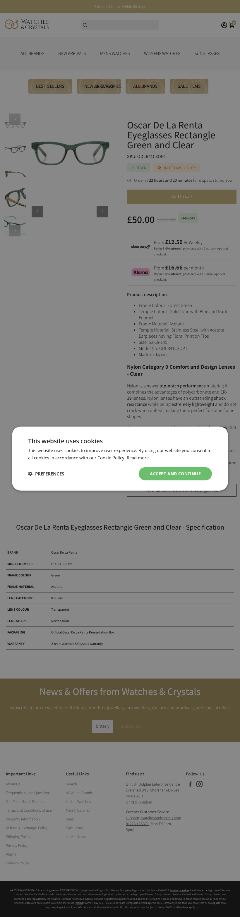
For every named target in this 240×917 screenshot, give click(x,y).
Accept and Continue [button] (175, 473)
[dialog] (120, 459)
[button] (46, 473)
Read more (138, 458)
